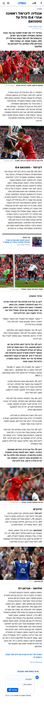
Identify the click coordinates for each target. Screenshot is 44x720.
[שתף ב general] (4, 3)
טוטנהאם (39, 662)
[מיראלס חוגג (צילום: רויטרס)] (22, 565)
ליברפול (32, 662)
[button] (34, 3)
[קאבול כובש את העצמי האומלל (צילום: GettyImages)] (22, 272)
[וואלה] (22, 3)
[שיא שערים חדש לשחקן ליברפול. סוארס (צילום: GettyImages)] (22, 144)
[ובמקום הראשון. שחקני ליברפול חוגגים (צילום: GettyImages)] (22, 69)
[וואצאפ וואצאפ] (8, 3)
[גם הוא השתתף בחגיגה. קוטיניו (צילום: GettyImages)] (22, 486)
